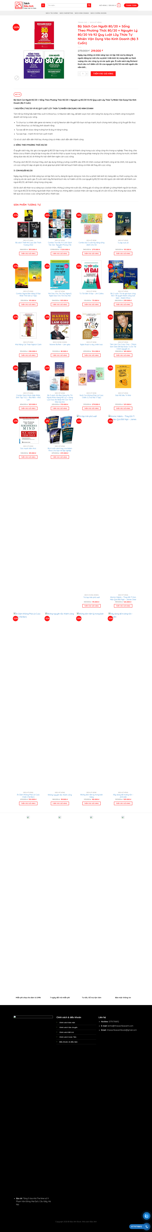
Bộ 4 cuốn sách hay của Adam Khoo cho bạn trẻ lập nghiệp (60, 449)
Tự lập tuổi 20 (123, 243)
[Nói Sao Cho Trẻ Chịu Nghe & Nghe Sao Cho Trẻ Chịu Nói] (60, 274)
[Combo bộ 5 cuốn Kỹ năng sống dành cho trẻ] (91, 223)
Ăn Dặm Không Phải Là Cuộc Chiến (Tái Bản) (28, 796)
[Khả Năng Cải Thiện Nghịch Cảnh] (28, 325)
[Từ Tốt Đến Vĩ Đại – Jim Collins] (91, 274)
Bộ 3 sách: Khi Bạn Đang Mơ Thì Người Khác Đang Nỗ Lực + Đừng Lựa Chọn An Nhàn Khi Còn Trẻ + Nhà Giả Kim (60, 398)
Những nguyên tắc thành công (60, 795)
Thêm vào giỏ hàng (103, 73)
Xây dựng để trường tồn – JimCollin (123, 796)
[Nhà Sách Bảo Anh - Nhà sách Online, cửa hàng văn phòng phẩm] (25, 5)
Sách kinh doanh (82, 13)
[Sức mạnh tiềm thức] (28, 429)
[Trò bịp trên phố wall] (91, 504)
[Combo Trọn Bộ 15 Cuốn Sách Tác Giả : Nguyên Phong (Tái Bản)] (60, 223)
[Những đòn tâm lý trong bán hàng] (91, 701)
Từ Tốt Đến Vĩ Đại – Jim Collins (91, 294)
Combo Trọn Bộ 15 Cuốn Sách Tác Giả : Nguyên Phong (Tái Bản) (60, 245)
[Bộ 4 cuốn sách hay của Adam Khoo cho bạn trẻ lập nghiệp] (60, 429)
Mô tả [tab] (17, 94)
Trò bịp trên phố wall (91, 597)
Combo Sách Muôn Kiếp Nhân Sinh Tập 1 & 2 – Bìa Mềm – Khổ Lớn (28, 397)
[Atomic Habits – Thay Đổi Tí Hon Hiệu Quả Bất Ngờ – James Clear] (123, 504)
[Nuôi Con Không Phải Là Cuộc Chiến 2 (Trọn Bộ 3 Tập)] (91, 376)
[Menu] (43, 5)
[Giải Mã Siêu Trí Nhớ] (123, 376)
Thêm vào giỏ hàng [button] (28, 253)
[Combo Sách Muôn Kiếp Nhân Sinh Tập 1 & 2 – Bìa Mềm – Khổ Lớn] (28, 376)
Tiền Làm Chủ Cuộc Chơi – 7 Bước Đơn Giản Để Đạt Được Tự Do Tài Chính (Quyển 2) (123, 346)
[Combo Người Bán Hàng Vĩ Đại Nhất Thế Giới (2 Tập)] (28, 274)
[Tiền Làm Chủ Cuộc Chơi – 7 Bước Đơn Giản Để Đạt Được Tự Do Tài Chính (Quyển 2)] (123, 325)
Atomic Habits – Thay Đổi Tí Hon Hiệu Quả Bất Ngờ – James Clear (123, 598)
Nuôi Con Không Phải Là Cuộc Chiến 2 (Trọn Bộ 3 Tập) (91, 396)
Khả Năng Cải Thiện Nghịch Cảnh (28, 344)
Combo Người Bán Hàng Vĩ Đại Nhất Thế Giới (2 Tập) (28, 295)
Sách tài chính (52, 13)
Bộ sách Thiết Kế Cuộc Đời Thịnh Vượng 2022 (28, 244)
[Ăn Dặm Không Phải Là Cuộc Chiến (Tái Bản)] (28, 701)
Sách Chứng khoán (98, 13)
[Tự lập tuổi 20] (123, 223)
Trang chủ (82, 22)
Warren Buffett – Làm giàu (60, 344)
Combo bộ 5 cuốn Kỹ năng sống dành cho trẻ (91, 244)
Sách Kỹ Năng (96, 22)
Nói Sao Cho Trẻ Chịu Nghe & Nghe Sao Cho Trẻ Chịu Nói (59, 295)
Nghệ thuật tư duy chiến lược (91, 344)
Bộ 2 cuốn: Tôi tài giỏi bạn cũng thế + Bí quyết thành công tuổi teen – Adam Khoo (123, 296)
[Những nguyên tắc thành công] (60, 701)
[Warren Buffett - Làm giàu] (60, 325)
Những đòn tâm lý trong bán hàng (91, 796)
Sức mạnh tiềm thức (28, 448)
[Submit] (89, 5)
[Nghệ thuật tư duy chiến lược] (91, 325)
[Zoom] (16, 78)
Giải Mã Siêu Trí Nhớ (123, 395)
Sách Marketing (66, 13)
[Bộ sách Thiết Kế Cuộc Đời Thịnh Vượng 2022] (28, 223)
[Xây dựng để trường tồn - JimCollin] (123, 701)
